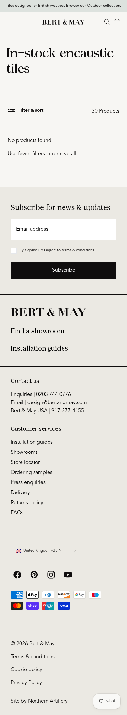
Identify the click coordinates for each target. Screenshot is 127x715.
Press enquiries (28, 482)
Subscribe (63, 270)
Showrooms (24, 452)
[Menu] (10, 22)
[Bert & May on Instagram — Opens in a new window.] (51, 574)
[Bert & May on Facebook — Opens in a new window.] (17, 574)
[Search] (107, 22)
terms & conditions (78, 250)
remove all (64, 154)
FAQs (17, 513)
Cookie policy (26, 669)
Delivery (20, 492)
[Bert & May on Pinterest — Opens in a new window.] (34, 574)
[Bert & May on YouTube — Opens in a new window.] (68, 574)
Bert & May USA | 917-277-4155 (47, 411)
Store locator (25, 462)
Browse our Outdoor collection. (93, 5)
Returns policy (27, 502)
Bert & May (42, 643)
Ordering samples (31, 472)
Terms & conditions (33, 656)
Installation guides (39, 348)
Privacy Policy (26, 682)
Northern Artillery (48, 701)
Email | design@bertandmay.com (49, 402)
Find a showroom (37, 331)
